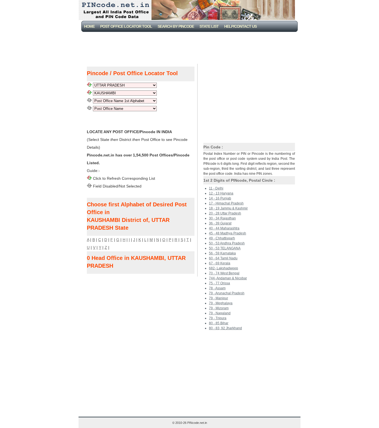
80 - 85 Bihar (218, 323)
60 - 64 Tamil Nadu (223, 258)
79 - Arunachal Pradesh (226, 293)
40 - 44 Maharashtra (224, 228)
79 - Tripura (217, 318)
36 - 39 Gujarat (220, 223)
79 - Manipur (218, 298)
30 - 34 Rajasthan (222, 218)
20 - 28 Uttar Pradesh (225, 213)
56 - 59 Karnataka (222, 253)
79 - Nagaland (220, 313)
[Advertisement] (191, 47)
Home (89, 26)
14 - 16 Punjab (220, 198)
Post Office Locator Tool (126, 26)
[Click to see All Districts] (89, 93)
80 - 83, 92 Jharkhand (225, 328)
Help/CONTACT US (240, 26)
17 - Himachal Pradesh (226, 203)
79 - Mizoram (219, 308)
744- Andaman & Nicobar (228, 278)
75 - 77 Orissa (219, 283)
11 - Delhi (216, 188)
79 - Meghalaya (221, 303)
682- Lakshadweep (223, 268)
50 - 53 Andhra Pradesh (227, 243)
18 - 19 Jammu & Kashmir (228, 208)
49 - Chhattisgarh (222, 238)
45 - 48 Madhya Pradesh (227, 233)
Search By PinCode (176, 26)
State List (209, 26)
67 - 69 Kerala (219, 263)
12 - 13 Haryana (221, 193)
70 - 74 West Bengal (224, 273)
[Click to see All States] (89, 85)
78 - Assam (217, 288)
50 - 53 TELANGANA (225, 248)
